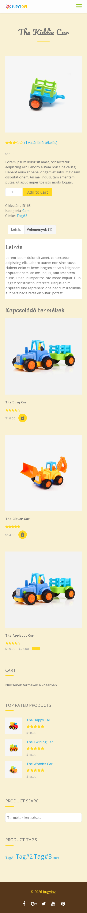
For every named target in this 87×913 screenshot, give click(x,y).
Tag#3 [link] (21, 215)
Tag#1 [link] (10, 857)
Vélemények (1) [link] (39, 229)
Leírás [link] (16, 229)
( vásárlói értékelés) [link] (40, 142)
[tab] (16, 229)
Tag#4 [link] (56, 857)
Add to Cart (37, 192)
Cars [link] (26, 210)
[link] (21, 6)
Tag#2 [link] (24, 856)
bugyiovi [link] (49, 891)
